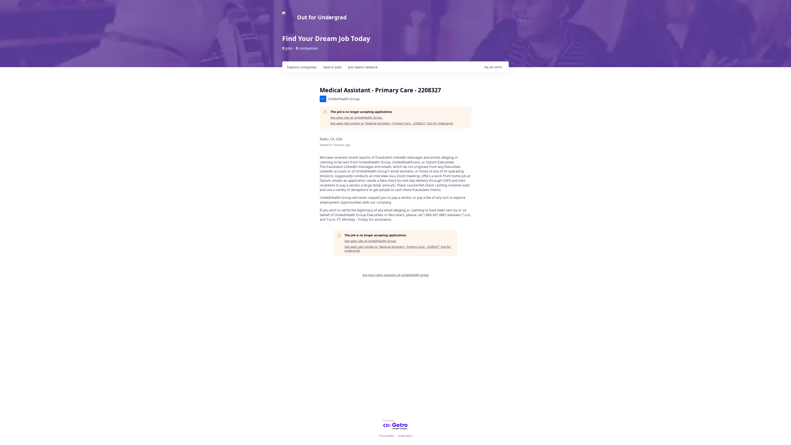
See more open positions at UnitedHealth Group (395, 275)
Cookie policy (404, 436)
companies (302, 67)
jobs (332, 67)
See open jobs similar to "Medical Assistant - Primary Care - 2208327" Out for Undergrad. (392, 123)
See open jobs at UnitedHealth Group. (356, 117)
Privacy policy (386, 436)
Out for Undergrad (321, 17)
